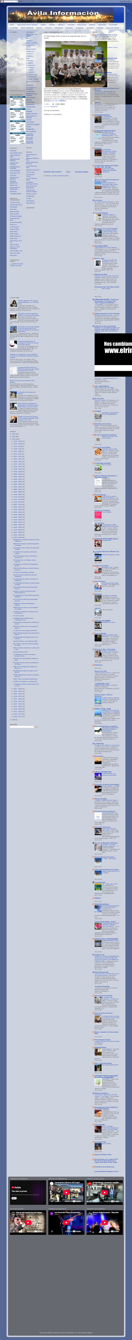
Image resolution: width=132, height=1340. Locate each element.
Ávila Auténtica (30, 203)
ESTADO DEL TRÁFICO (14, 163)
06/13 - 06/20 (18, 509)
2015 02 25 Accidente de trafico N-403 (109, 829)
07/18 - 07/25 (18, 497)
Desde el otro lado (101, 671)
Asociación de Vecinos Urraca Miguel (107, 784)
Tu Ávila (28, 198)
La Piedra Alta (99, 743)
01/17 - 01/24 (18, 711)
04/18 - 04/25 (18, 530)
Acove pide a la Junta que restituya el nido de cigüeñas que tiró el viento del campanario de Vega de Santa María (28, 329)
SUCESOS (90, 28)
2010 (14, 439)
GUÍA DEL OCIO (15, 173)
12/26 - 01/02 (18, 441)
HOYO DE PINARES (32, 79)
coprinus (97, 608)
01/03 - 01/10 (18, 716)
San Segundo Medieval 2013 (110, 1065)
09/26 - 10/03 (18, 471)
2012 (14, 434)
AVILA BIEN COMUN (101, 246)
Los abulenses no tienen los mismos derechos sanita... (24, 655)
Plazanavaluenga (100, 494)
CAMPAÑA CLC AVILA (108, 622)
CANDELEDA (30, 51)
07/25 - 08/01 (18, 494)
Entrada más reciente (53, 172)
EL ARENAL (29, 63)
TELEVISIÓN (30, 122)
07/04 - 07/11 (18, 502)
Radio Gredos (14, 234)
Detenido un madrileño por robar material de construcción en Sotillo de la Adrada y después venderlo (24, 356)
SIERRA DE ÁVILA (31, 114)
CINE (27, 58)
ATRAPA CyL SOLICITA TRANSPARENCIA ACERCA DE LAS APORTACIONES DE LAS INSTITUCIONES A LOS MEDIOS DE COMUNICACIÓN (107, 959)
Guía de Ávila (30, 172)
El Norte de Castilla (16, 216)
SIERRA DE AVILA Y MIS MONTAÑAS (106, 939)
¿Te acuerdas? (99, 304)
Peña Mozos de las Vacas (103, 424)
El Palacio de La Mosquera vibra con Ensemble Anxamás (105, 92)
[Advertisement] (66, 165)
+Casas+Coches (15, 202)
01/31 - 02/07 (18, 706)
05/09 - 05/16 (18, 522)
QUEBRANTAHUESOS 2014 (110, 940)
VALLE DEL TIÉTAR (112, 28)
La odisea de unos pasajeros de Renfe (25, 630)
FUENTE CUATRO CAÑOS (102, 685)
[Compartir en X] (60, 104)
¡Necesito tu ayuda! (100, 400)
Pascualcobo (99, 756)
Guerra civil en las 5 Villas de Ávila (106, 35)
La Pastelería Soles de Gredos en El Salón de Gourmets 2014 (110, 1017)
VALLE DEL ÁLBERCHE (29, 142)
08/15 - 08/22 (18, 487)
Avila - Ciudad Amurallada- (103, 1063)
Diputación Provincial (32, 170)
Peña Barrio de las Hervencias (104, 1167)
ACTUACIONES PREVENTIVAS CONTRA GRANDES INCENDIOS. (109, 151)
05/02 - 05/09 (18, 524)
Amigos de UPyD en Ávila (103, 1154)
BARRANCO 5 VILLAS (30, 46)
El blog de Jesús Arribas (103, 447)
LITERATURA (30, 91)
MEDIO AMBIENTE (27, 28)
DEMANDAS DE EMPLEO (15, 159)
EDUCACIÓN (81, 25)
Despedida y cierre (107, 567)
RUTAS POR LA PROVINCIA (15, 188)
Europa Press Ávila (16, 222)
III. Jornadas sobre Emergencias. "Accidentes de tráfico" (110, 999)
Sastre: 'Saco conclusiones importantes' (25, 679)
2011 (13, 436)
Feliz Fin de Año (107, 464)
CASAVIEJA (29, 54)
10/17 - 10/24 (18, 464)
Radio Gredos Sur (15, 236)
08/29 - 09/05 (18, 481)
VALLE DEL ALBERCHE (29, 134)
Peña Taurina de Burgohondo (31, 186)
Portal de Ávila (14, 229)
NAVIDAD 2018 (106, 540)
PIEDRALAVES (30, 107)
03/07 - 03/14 (18, 694)
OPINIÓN (29, 100)
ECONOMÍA (113, 25)
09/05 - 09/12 (18, 479)
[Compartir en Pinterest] (64, 104)
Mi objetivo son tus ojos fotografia (106, 228)
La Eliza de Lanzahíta (102, 565)
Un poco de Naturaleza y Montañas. (106, 843)
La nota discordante (101, 213)
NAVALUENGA (30, 97)
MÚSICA (39, 28)
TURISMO (100, 28)
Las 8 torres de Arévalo (108, 60)
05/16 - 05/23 (18, 519)
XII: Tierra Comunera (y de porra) (104, 202)
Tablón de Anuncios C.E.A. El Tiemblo (107, 313)
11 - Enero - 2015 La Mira (109, 858)
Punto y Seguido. (107, 512)
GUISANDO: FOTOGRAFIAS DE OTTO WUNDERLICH (110, 413)
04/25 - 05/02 (18, 527)
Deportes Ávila (14, 211)
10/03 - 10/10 (18, 469)
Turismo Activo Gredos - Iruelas (105, 921)
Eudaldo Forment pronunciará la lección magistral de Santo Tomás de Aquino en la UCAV (28, 418)
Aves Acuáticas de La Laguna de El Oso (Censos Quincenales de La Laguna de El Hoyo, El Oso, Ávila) (106, 1161)
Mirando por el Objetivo (102, 510)
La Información (14, 227)
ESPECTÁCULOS (31, 74)
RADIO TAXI (13, 185)
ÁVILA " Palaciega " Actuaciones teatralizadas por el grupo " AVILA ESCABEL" (110, 1128)
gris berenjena (99, 523)
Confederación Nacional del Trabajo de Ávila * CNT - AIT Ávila (106, 166)
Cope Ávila (13, 209)
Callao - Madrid (106, 1143)
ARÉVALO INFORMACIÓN (103, 772)
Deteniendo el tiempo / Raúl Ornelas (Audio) (110, 437)
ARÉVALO (61, 25)
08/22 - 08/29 (18, 484)
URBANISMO (30, 129)
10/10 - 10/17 (18, 466)
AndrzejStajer (70, 1332)
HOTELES (13, 175)
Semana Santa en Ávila (20, 652)
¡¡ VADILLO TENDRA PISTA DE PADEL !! (106, 800)
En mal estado (99, 398)
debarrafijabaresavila (101, 972)
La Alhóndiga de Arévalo (103, 463)
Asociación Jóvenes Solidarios (105, 811)
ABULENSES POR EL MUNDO (27, 25)
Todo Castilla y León (16, 251)
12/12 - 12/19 (18, 446)
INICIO (12, 25)
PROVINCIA (59, 28)
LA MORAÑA (13, 28)
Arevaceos (98, 148)
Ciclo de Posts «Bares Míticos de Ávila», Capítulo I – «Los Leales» (106, 1095)
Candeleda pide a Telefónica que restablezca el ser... (23, 619)
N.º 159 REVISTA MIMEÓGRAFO (107, 117)
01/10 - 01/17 (18, 714)
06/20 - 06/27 (18, 507)
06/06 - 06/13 (18, 512)
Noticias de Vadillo (101, 799)
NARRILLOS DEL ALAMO (103, 709)
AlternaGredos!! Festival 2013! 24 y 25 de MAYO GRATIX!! (106, 1108)
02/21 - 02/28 (18, 699)
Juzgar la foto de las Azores (103, 672)
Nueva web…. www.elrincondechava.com (106, 378)
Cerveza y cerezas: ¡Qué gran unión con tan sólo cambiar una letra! (107, 974)
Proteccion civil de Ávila (103, 827)
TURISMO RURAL (15, 194)
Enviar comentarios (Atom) (60, 175)
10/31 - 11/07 (18, 459)
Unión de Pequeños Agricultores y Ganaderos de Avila (106, 476)
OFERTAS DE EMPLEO (14, 178)
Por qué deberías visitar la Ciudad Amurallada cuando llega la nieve (109, 232)
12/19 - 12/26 (18, 444)
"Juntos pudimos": (107, 1049)
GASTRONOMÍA (15, 170)
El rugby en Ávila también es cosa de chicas (107, 745)
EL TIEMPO (29, 70)
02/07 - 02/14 (18, 704)
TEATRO (29, 120)
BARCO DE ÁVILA (31, 43)
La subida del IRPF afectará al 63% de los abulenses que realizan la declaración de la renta (28, 369)
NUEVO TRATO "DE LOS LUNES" (105, 387)
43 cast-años (98, 104)
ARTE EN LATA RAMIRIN (102, 621)
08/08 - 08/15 (18, 489)
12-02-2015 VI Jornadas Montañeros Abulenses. (109, 845)
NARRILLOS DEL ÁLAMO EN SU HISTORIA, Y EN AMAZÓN (111, 711)
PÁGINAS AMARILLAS (13, 182)
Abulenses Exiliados (101, 1093)
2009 (14, 719)
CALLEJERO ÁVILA (16, 153)
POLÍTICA (48, 28)
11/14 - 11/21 (18, 454)
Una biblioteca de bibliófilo (109, 595)
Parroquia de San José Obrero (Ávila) (107, 287)
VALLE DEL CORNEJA (29, 138)
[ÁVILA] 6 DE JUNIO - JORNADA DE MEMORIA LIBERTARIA (109, 170)
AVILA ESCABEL (100, 1124)
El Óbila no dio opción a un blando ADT (25, 681)
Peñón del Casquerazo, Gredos (111, 554)
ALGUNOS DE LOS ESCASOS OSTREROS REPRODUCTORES (109, 134)
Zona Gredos (30, 201)
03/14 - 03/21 (18, 691)
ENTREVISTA (30, 72)
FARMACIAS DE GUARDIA (15, 167)
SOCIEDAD (79, 28)
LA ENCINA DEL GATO (102, 684)
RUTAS (28, 109)
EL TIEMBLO (30, 67)
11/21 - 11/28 (18, 451)
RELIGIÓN (69, 28)
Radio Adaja (13, 231)
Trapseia (97, 102)
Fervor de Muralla (100, 633)
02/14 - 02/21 (18, 701)
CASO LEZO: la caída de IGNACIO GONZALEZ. (109, 497)
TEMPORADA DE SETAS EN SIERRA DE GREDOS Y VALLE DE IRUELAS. (110, 924)
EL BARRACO (30, 65)
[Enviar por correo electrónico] (56, 104)
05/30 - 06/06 (18, 514)
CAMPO (43, 25)
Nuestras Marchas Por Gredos (104, 857)
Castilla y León (99, 954)
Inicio (68, 172)
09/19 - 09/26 (18, 474)
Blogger (90, 1332)
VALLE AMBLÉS (31, 131)
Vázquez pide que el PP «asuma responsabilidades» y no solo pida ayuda (28, 302)
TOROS (28, 127)
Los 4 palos (98, 200)
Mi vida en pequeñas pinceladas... (106, 435)
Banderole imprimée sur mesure (104, 315)
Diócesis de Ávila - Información (105, 649)
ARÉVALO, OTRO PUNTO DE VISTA (106, 58)
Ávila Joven (13, 255)
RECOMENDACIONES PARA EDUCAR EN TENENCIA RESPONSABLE (110, 729)
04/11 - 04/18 (18, 532)
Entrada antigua (81, 172)
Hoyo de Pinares (100, 581)
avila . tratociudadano (102, 386)
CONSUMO (29, 61)
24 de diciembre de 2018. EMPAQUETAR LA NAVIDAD (110, 525)
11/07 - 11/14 (18, 456)
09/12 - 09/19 (18, 476)
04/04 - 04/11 (18, 535)
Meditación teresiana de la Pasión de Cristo (109, 651)
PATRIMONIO (30, 102)
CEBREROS (30, 56)
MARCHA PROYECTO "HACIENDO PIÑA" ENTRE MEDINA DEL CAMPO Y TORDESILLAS (110, 185)
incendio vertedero (107, 786)
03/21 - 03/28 (18, 689)
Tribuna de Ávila (15, 253)
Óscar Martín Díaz (100, 1142)
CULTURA (71, 25)
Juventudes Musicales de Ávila (31, 183)
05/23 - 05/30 (18, 517)
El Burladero (99, 665)
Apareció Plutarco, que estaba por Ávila (25, 641)
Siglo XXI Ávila (14, 244)
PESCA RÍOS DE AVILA (102, 904)
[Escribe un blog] (58, 104)
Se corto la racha (18, 615)
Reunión (97, 425)
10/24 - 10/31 (18, 461)
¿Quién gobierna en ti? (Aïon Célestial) (106, 247)
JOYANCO (98, 411)
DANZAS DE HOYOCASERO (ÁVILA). (106, 539)
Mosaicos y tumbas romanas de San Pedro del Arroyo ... (24, 591)
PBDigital (98, 898)
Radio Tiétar (13, 238)
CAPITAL (52, 25)
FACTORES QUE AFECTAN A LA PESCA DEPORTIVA (110, 906)
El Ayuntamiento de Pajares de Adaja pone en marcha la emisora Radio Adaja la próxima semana (28, 405)
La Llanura (98, 46)
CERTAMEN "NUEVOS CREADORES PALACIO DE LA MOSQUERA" (106, 1076)
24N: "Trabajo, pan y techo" (110, 884)
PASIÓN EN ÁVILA (100, 1047)
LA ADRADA (30, 85)
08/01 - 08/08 (18, 492)
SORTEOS (13, 191)
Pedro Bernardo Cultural (103, 1039)
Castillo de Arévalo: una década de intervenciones (109, 774)
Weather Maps (22, 90)
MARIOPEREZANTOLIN (102, 115)
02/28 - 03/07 (18, 696)
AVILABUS (13, 150)
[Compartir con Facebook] (62, 104)
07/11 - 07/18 (18, 499)
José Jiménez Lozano (30, 175)
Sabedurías (98, 594)
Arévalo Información (16, 204)
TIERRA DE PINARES (32, 124)
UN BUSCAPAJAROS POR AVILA (105, 131)
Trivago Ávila (30, 196)
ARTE (28, 38)
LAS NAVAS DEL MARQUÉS (31, 88)
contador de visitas (15, 265)
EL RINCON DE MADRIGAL (103, 72)
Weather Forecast (14, 90)
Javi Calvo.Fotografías (102, 986)
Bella (96, 36)
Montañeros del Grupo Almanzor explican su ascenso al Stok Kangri (28, 314)
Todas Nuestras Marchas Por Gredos (107, 869)
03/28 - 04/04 (18, 537)
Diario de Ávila (14, 214)
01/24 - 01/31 (18, 709)
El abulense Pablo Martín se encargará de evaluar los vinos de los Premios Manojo (28, 343)
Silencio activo (99, 258)
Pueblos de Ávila (31, 194)
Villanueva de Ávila (101, 274)
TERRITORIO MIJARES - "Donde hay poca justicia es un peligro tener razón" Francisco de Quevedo (106, 301)
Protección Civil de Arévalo (103, 995)
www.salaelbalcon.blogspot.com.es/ (106, 1171)
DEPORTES (102, 25)
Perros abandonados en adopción (106, 726)
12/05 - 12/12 (18, 449)
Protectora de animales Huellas (31, 190)
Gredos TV (13, 224)
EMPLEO (92, 25)
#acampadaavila (100, 882)
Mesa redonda (106, 288)
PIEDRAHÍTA (30, 104)
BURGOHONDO (31, 49)
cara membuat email (108, 813)
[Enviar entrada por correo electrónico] (53, 104)
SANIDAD (29, 111)
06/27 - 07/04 (18, 504)
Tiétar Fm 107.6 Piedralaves (15, 247)
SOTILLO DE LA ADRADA (31, 116)
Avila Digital (13, 207)
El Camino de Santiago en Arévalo (23, 572)
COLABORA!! (106, 1079)
